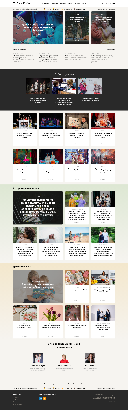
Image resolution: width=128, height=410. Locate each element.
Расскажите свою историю (106, 9)
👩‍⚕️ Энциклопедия (79, 9)
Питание (77, 3)
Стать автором (17, 404)
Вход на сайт (110, 3)
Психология (46, 3)
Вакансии (16, 402)
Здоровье (55, 3)
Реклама (15, 399)
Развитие (63, 3)
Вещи (70, 3)
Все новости (111, 49)
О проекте (16, 397)
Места (84, 3)
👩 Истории (47, 9)
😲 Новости (56, 9)
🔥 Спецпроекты (67, 9)
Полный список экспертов (64, 347)
